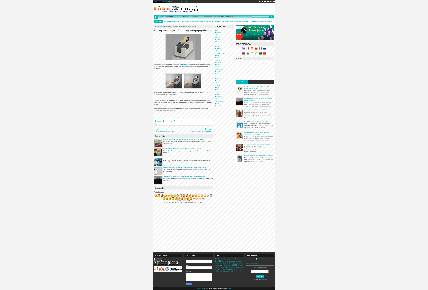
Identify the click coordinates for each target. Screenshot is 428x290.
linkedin (268, 1)
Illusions (218, 67)
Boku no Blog (168, 121)
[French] (248, 49)
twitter (259, 1)
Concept (218, 35)
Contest (218, 37)
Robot (217, 87)
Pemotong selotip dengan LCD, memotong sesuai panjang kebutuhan (182, 30)
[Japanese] (252, 54)
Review (218, 85)
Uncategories (219, 101)
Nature (218, 80)
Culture (218, 39)
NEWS (161, 16)
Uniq (217, 103)
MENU (186, 1)
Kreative (218, 76)
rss (265, 1)
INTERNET (195, 16)
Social (217, 94)
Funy (217, 57)
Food (217, 51)
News (217, 83)
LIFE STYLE (169, 16)
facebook (262, 1)
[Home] (155, 26)
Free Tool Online (220, 53)
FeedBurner (263, 279)
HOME (156, 17)
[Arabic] (261, 54)
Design (218, 44)
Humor (218, 64)
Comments (255, 82)
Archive (267, 82)
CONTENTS (178, 1)
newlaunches (157, 118)
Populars (242, 81)
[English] (244, 49)
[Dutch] (265, 49)
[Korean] (257, 54)
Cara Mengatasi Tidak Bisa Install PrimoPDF (256, 121)
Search (271, 17)
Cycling (218, 41)
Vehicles (218, 105)
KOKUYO (184, 64)
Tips (217, 98)
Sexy (217, 92)
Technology (179, 121)
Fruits (217, 55)
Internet (218, 71)
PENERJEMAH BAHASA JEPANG (223, 16)
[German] (252, 49)
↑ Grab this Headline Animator (260, 261)
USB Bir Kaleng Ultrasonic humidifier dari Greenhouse (258, 155)
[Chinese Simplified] (265, 54)
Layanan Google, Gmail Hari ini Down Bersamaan (229, 21)
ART (178, 16)
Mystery (218, 78)
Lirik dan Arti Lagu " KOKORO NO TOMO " (256, 110)
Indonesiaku (219, 69)
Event (217, 46)
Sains (217, 89)
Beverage (218, 32)
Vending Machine (220, 108)
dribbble (271, 1)
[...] (173, 143)
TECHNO (185, 16)
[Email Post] (155, 124)
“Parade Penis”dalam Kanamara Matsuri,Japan (257, 144)
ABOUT (170, 1)
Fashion (218, 48)
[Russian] (244, 54)
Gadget (218, 60)
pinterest (273, 1)
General (218, 62)
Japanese (219, 73)
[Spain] (257, 49)
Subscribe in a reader (252, 263)
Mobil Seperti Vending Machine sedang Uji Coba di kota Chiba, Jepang (187, 21)
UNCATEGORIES (207, 16)
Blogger (229, 288)
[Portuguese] (248, 54)
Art (217, 30)
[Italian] (261, 49)
